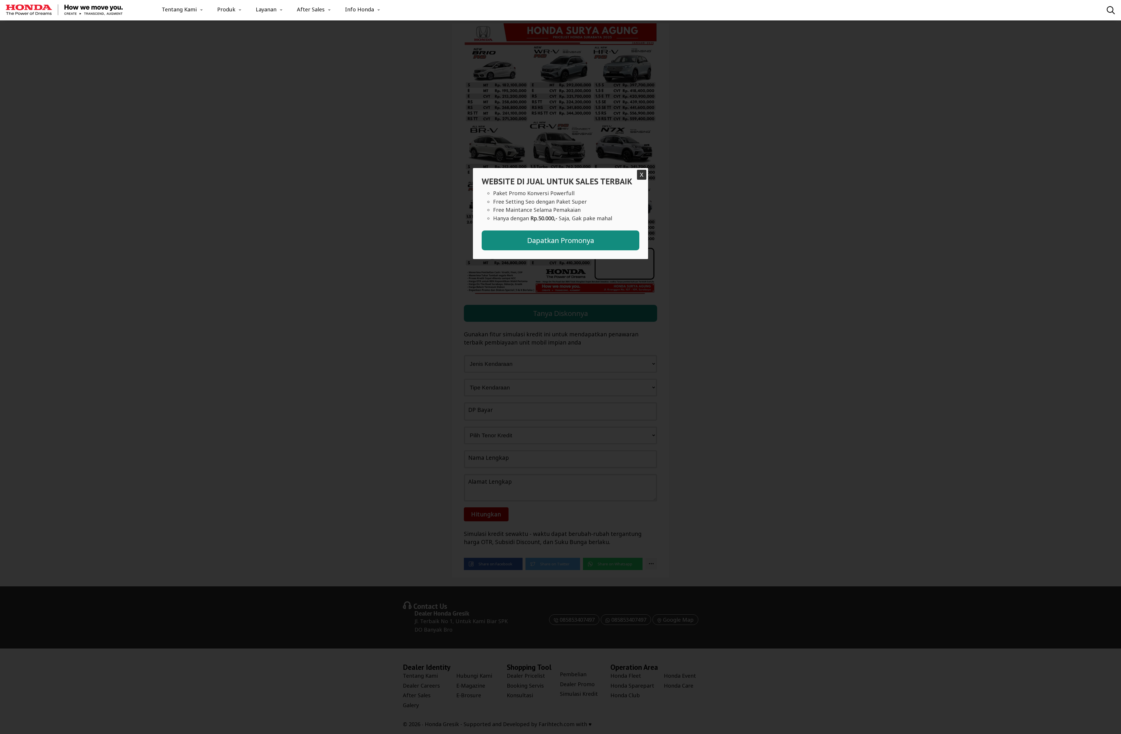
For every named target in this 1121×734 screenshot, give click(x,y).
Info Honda (359, 9)
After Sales (311, 9)
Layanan (266, 9)
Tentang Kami (179, 9)
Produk (226, 9)
